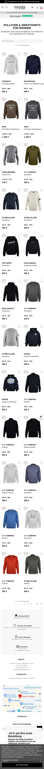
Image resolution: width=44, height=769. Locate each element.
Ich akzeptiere (22, 765)
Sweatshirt (28, 174)
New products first (22, 41)
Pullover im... (6, 174)
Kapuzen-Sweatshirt (31, 356)
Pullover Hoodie (29, 447)
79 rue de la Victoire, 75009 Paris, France (21, 663)
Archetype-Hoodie (8, 84)
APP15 (35, 12)
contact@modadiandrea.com (22, 650)
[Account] (37, 7)
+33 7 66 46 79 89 (22, 648)
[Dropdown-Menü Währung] (33, 7)
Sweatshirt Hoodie (30, 265)
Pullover (27, 402)
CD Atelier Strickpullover (11, 129)
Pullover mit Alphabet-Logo (33, 84)
